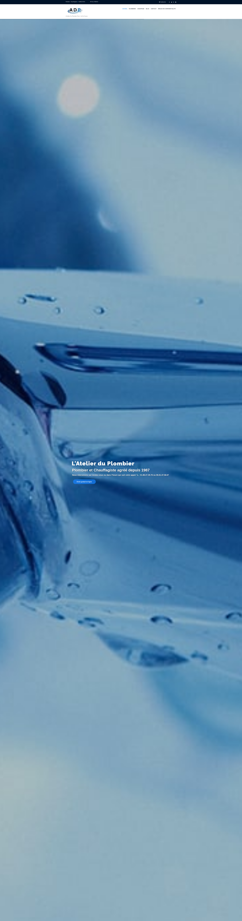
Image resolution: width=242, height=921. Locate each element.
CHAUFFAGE (140, 8)
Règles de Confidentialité (167, 8)
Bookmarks (163, 2)
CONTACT (154, 8)
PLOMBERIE (132, 8)
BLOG (147, 8)
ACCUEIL (124, 8)
